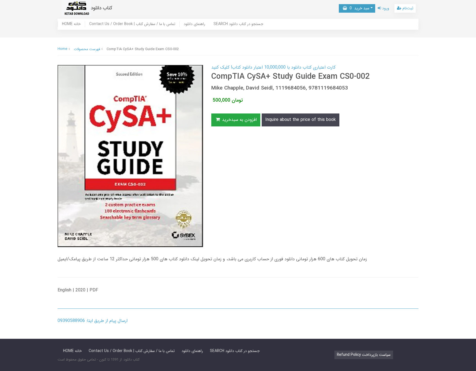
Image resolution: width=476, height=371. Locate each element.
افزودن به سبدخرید (239, 119)
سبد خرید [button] (358, 8)
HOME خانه (71, 24)
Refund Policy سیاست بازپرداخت (364, 355)
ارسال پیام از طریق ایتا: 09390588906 (93, 320)
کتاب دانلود (101, 8)
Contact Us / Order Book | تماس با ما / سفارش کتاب (132, 24)
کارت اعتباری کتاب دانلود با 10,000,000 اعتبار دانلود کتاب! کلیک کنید (273, 67)
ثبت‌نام (407, 8)
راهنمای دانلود (194, 24)
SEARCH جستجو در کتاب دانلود (238, 24)
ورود (385, 8)
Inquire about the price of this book (300, 119)
